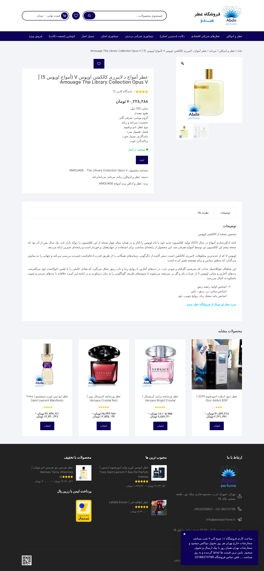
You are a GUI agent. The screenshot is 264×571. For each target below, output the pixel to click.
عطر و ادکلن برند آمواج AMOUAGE (120, 183)
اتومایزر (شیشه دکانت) (62, 36)
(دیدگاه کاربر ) (122, 91)
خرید (142, 159)
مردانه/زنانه (99, 177)
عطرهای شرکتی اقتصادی (205, 36)
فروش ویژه (35, 36)
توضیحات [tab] (225, 212)
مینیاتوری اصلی (109, 36)
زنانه (119, 177)
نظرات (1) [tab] (203, 212)
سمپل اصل (88, 36)
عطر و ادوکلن (234, 36)
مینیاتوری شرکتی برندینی (139, 36)
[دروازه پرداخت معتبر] (56, 511)
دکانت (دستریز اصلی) (172, 36)
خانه (239, 50)
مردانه (212, 50)
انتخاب (217, 425)
